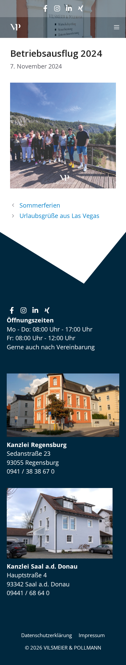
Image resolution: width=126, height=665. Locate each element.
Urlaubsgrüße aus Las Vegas (59, 216)
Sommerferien (39, 205)
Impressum (92, 635)
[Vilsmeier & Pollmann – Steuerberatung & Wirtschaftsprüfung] (15, 27)
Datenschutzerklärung (46, 635)
